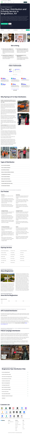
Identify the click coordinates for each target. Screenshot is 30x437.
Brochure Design (12, 258)
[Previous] (14, 76)
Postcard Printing (13, 262)
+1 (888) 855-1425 (9, 0)
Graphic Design (22, 252)
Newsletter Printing (13, 260)
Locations (5, 2)
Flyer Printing (2, 262)
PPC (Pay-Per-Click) (13, 250)
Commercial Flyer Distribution (23, 250)
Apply (13, 2)
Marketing (16, 427)
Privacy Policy (20, 432)
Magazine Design (3, 256)
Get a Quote (25, 2)
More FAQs (3, 398)
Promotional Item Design (4, 254)
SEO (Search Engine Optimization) (4, 250)
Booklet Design (12, 256)
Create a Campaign (4, 23)
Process (8, 2)
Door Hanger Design (3, 258)
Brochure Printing (22, 260)
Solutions (16, 420)
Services (23, 421)
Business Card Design (3, 252)
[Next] (15, 76)
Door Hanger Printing (3, 260)
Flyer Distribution (17, 421)
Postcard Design (12, 252)
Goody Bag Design (13, 254)
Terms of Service (17, 432)
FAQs (11, 2)
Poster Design (21, 254)
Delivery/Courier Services (17, 424)
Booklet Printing (22, 258)
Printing (16, 428)
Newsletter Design (22, 256)
